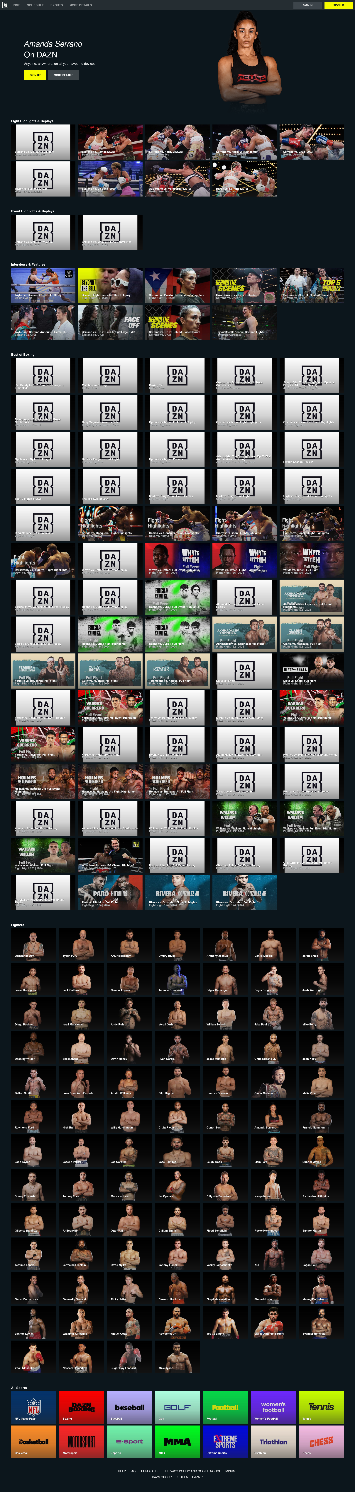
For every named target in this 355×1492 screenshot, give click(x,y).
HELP (122, 1471)
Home (15, 5)
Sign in (307, 5)
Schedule (35, 5)
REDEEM (181, 1477)
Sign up (338, 5)
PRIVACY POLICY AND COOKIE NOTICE (193, 1471)
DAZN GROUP (162, 1477)
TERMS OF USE (150, 1471)
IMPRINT (231, 1471)
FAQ (133, 1471)
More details (81, 5)
